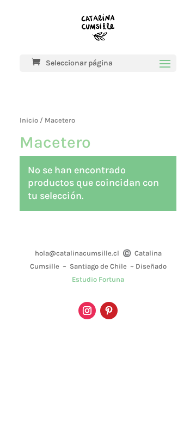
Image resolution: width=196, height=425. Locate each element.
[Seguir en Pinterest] (109, 310)
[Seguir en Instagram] (87, 310)
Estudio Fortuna (98, 279)
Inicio (29, 120)
